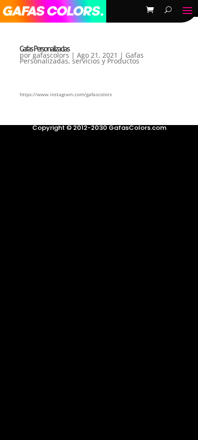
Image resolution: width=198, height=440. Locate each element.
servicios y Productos (105, 60)
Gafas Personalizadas (44, 48)
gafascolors (51, 55)
